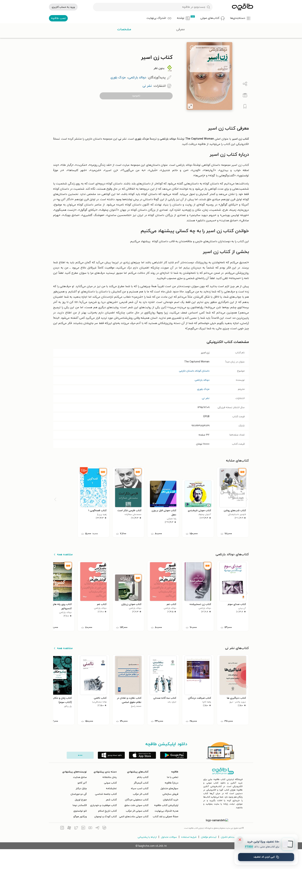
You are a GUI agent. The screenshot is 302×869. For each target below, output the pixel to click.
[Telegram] (97, 828)
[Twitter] (76, 828)
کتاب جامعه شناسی (106, 794)
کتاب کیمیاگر (141, 783)
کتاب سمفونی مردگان (136, 799)
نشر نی (205, 398)
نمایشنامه (111, 788)
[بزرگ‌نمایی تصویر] (190, 106)
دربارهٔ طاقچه (171, 783)
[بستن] (240, 840)
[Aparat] (69, 828)
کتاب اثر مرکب (140, 794)
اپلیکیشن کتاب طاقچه (166, 805)
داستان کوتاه (202, 371)
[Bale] (104, 828)
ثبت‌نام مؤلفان (208, 837)
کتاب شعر (111, 799)
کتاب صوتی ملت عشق (136, 805)
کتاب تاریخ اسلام (107, 811)
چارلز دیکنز (81, 788)
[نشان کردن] (245, 106)
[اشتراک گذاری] (245, 83)
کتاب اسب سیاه (139, 788)
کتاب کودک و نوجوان (105, 816)
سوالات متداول (169, 837)
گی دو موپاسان (79, 794)
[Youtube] (90, 828)
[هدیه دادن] (245, 95)
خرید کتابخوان (170, 799)
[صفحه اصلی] (242, 7)
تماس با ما (172, 777)
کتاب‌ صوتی (110, 783)
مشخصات (124, 29)
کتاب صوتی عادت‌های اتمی (133, 816)
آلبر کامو (82, 783)
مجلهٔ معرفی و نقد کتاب (165, 816)
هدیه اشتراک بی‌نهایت (166, 811)
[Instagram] (62, 828)
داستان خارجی (186, 371)
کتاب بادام (142, 777)
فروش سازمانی (170, 794)
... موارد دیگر (80, 755)
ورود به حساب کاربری (63, 7)
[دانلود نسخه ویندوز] (111, 755)
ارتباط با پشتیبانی (147, 837)
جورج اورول (81, 799)
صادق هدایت (80, 777)
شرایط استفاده (189, 837)
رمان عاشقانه (109, 777)
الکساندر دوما (80, 805)
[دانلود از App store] (142, 755)
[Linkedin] (83, 828)
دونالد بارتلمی (202, 380)
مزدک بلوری (203, 389)
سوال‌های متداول (169, 788)
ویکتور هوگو (80, 816)
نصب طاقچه (58, 18)
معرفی (180, 29)
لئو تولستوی (80, 811)
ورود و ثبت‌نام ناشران (232, 837)
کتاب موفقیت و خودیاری (103, 805)
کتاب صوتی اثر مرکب (137, 811)
